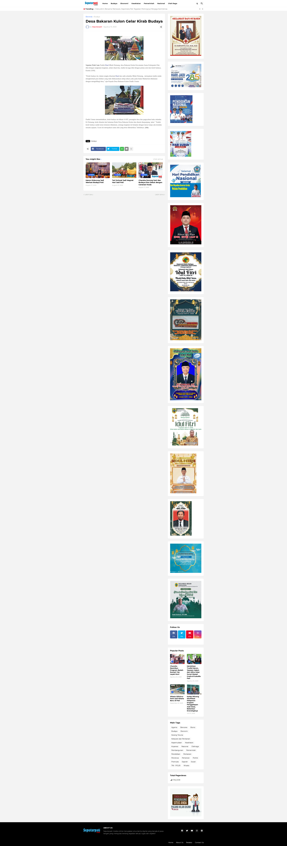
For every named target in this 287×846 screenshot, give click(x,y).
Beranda (89, 17)
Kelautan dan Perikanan (180, 739)
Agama (174, 727)
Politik (195, 758)
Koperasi (174, 746)
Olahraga (195, 746)
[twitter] (187, 831)
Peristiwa (175, 758)
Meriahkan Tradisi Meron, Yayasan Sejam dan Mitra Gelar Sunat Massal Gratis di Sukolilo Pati (194, 672)
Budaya (114, 3)
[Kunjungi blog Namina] (185, 816)
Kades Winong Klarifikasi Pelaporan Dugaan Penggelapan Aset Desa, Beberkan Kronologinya (193, 704)
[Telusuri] (202, 3)
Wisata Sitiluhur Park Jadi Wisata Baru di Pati (113, 9)
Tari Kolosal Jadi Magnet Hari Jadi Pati (123, 181)
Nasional (161, 3)
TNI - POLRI (175, 766)
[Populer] (181, 641)
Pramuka (175, 762)
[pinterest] (202, 831)
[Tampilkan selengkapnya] (131, 149)
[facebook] (182, 831)
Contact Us (199, 843)
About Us (179, 843)
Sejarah (185, 762)
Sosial (193, 762)
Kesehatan (136, 3)
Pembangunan (177, 750)
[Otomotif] (190, 639)
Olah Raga (172, 3)
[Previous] (200, 9)
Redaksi (189, 843)
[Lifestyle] (173, 639)
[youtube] (192, 831)
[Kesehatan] (173, 641)
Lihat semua (158, 159)
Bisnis (192, 727)
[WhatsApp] (122, 149)
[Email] (127, 149)
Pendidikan (175, 754)
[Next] (202, 9)
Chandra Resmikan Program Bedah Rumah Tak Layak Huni (176, 670)
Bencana (183, 727)
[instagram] (197, 831)
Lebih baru (89, 195)
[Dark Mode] (197, 3)
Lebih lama (159, 195)
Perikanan (187, 754)
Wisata (186, 766)
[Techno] (197, 639)
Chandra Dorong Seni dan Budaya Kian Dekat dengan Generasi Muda (150, 182)
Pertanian (186, 758)
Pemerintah (149, 3)
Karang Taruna (177, 735)
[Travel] (181, 639)
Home (105, 3)
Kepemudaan (176, 743)
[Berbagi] (161, 27)
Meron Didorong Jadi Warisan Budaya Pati (95, 181)
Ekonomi (124, 3)
